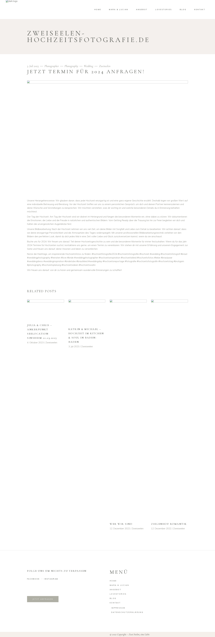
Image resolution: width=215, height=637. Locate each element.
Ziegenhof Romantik (169, 523)
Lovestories (118, 594)
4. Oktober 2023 (35, 342)
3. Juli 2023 (33, 66)
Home (113, 581)
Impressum (118, 608)
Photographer (51, 66)
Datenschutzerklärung (127, 612)
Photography (71, 66)
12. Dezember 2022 (120, 528)
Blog (113, 598)
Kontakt (115, 603)
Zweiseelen (104, 66)
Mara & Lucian (119, 585)
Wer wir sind (121, 523)
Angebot (115, 590)
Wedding (88, 66)
